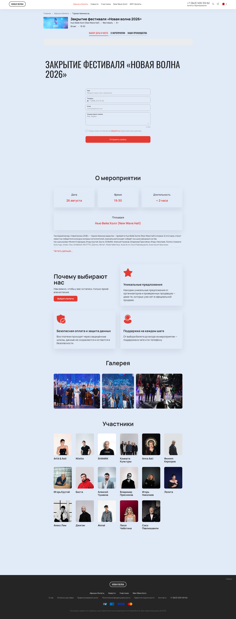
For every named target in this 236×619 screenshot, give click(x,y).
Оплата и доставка (65, 597)
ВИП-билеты (135, 4)
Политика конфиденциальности (116, 597)
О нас (51, 597)
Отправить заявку (118, 139)
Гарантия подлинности (144, 597)
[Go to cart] (217, 4)
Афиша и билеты (80, 4)
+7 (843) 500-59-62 (198, 3)
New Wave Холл (120, 4)
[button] (88, 101)
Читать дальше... (63, 251)
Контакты (162, 597)
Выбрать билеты (65, 298)
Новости (94, 4)
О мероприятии (118, 33)
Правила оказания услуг (87, 597)
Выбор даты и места (98, 33)
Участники (106, 4)
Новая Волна (17, 4)
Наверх (229, 579)
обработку (115, 130)
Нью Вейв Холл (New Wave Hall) (84, 22)
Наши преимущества (137, 33)
